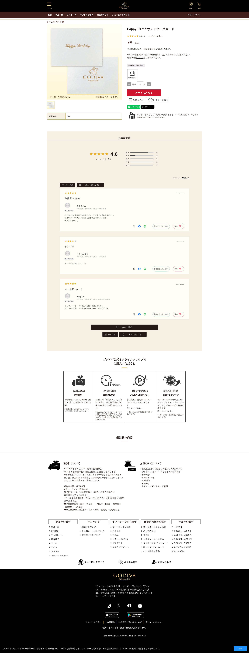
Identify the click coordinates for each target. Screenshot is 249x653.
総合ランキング (89, 527)
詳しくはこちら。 (135, 408)
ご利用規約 (110, 622)
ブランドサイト (194, 15)
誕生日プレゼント (121, 547)
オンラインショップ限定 (154, 527)
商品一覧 (55, 527)
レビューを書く (160, 99)
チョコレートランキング (93, 531)
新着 (50, 15)
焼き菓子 (55, 539)
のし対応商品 (149, 531)
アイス (54, 547)
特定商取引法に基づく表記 (130, 622)
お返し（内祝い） (121, 539)
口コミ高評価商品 (151, 551)
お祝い (116, 535)
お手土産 (117, 531)
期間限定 (55, 531)
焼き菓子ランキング (91, 535)
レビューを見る (155, 36)
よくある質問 (130, 562)
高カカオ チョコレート (153, 547)
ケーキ (54, 543)
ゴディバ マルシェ (59, 555)
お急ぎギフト (103, 15)
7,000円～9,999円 (182, 547)
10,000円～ (179, 551)
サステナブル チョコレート (155, 543)
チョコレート (57, 535)
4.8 (114, 154)
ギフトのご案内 (87, 15)
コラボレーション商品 (153, 539)
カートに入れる (144, 92)
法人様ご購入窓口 (93, 622)
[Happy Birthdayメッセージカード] (84, 62)
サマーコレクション (122, 527)
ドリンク (55, 551)
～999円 (178, 527)
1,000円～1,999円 (182, 531)
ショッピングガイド (94, 562)
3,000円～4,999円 (183, 539)
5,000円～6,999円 (182, 543)
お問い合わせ (164, 562)
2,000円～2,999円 (183, 535)
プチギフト (118, 543)
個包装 (146, 535)
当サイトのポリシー (154, 622)
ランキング (71, 15)
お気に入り (138, 99)
